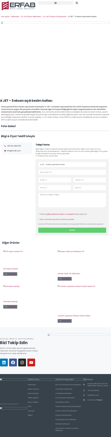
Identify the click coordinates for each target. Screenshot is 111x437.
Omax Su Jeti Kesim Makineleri (66, 411)
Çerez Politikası (33, 402)
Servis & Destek (33, 393)
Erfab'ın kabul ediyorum (63, 214)
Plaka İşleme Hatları (62, 402)
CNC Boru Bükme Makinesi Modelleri (68, 406)
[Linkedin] (4, 362)
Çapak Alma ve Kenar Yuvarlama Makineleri (67, 429)
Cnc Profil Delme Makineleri (65, 398)
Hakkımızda (32, 385)
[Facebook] (13, 362)
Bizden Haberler (33, 389)
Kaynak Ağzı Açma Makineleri (66, 419)
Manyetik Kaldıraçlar (63, 424)
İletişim (30, 415)
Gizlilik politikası (33, 398)
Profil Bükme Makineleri (64, 393)
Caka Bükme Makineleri (64, 389)
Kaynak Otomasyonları (64, 415)
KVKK (29, 406)
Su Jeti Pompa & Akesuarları (54, 16)
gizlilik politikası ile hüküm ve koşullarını (60, 214)
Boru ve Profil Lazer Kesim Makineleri (68, 385)
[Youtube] (31, 362)
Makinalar (15, 16)
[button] (55, 3)
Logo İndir (31, 411)
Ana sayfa (5, 16)
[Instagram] (22, 362)
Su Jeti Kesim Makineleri (31, 16)
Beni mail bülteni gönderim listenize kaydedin (57, 219)
